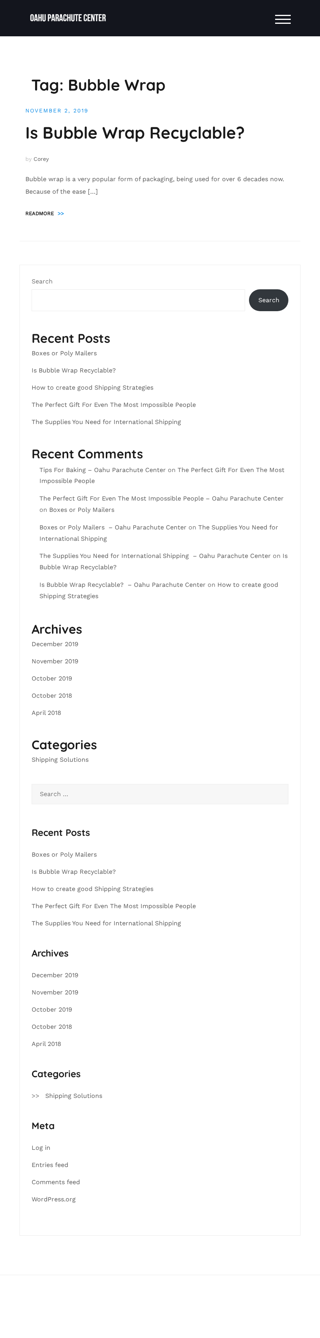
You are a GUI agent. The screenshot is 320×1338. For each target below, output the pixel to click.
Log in (41, 1147)
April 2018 (46, 712)
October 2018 (52, 695)
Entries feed (50, 1165)
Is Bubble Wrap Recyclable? (137, 132)
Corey (41, 159)
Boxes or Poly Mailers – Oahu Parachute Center (113, 527)
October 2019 (52, 678)
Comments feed (56, 1182)
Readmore (44, 213)
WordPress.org (54, 1199)
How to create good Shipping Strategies (93, 387)
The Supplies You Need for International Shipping (107, 422)
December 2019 (55, 644)
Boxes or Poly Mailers (65, 353)
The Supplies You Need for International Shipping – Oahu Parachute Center (155, 555)
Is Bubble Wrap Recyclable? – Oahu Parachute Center (122, 584)
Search (42, 281)
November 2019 (55, 661)
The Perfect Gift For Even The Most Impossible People (114, 404)
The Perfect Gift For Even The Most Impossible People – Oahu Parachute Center (161, 498)
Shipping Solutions (60, 759)
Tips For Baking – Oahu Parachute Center (102, 470)
